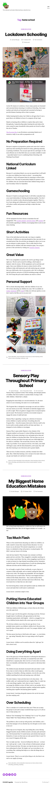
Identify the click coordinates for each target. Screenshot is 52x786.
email (22, 291)
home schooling (16, 358)
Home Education (26, 29)
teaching (21, 764)
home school (41, 460)
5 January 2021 (27, 39)
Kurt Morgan (16, 39)
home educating (17, 460)
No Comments (38, 39)
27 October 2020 (27, 491)
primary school (25, 462)
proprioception (33, 462)
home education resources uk (24, 356)
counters (40, 221)
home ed (10, 460)
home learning (35, 356)
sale (27, 358)
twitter (8, 291)
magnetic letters (31, 221)
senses (39, 462)
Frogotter (10, 782)
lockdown (23, 358)
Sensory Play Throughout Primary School (26, 380)
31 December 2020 (27, 390)
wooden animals (21, 221)
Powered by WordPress (21, 782)
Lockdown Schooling (26, 34)
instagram (13, 291)
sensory (10, 463)
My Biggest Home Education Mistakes (26, 484)
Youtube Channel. (34, 247)
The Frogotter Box (11, 132)
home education (12, 356)
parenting (19, 462)
